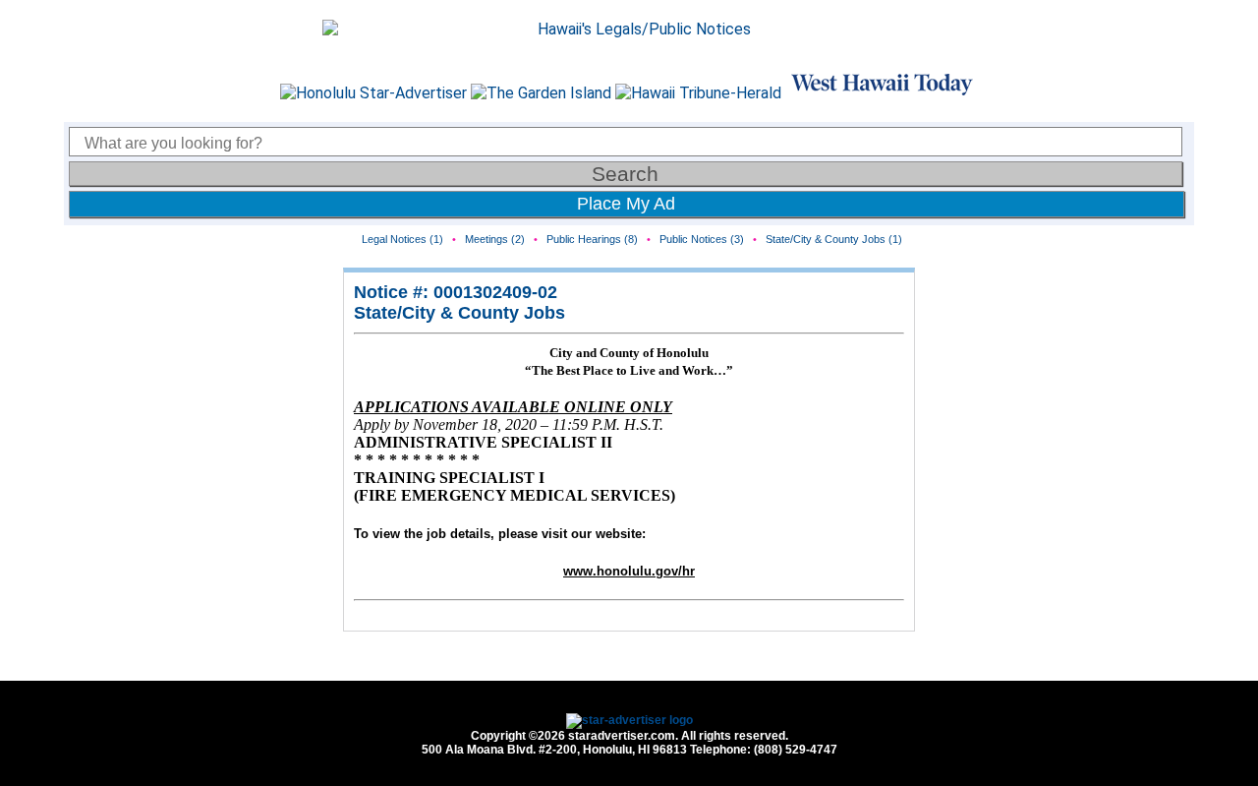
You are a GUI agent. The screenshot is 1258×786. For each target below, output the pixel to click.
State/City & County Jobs (459, 313)
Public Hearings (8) (592, 239)
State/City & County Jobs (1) (834, 239)
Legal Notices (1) (402, 239)
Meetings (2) (495, 239)
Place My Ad (626, 203)
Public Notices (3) (701, 239)
